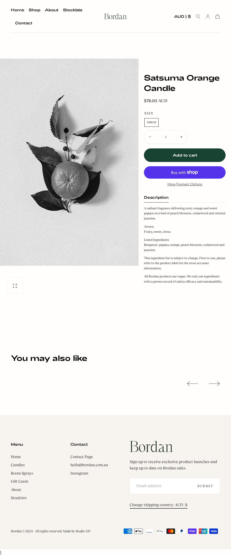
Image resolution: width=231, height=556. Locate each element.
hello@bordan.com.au (89, 465)
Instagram (79, 473)
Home (17, 10)
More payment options (184, 184)
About (51, 10)
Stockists (72, 10)
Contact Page (81, 457)
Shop (34, 10)
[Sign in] (207, 16)
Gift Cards (19, 481)
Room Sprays (22, 473)
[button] (182, 17)
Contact (23, 23)
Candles (18, 465)
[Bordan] (151, 446)
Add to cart (185, 155)
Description (156, 197)
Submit (205, 486)
